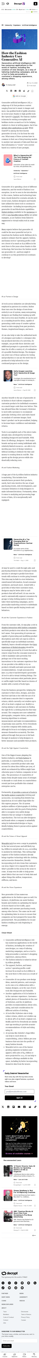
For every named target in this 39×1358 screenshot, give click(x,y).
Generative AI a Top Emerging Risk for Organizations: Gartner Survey (23, 542)
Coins (4, 1301)
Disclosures (24, 1311)
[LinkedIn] (22, 1283)
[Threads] (15, 1283)
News (22, 1293)
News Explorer (7, 1304)
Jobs (4, 1323)
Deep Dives (6, 1297)
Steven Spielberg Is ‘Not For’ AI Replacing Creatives (24, 1191)
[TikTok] (3, 1287)
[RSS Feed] (35, 1283)
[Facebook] (28, 1283)
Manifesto (6, 1314)
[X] (3, 1283)
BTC (3, 9)
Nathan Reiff (11, 85)
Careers (23, 1320)
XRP (30, 9)
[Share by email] (15, 91)
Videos (22, 1301)
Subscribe (6, 1346)
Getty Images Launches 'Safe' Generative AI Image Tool (24, 373)
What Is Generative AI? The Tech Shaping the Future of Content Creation (23, 158)
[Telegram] (22, 1287)
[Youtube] (9, 1287)
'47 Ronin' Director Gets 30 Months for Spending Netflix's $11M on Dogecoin (24, 1169)
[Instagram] (9, 1283)
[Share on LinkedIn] (11, 91)
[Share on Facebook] (20, 91)
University (24, 1297)
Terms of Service (26, 1314)
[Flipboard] (15, 1287)
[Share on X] (7, 91)
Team (5, 1311)
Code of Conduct (8, 1317)
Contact (5, 1320)
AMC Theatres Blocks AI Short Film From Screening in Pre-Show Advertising (23, 1214)
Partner (5, 1293)
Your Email (9, 1086)
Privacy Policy (25, 1317)
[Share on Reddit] (24, 91)
